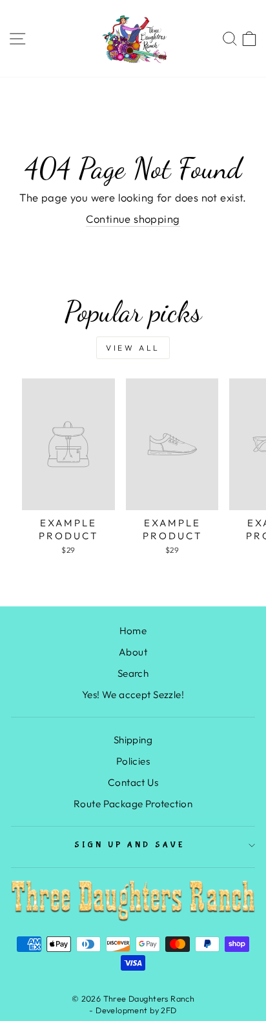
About (133, 652)
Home (133, 630)
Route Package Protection (133, 804)
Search (133, 673)
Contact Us (133, 782)
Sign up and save (130, 845)
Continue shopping (132, 218)
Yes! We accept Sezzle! (133, 694)
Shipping (133, 740)
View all (133, 348)
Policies (133, 761)
